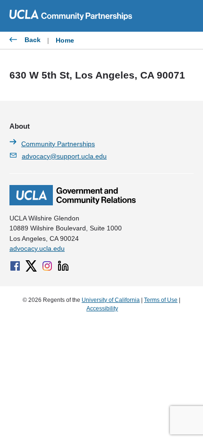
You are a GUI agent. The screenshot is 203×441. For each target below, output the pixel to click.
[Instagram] (47, 266)
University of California (111, 300)
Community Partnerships (58, 144)
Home (65, 40)
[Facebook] (15, 266)
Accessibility (102, 308)
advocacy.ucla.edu (37, 248)
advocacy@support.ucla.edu (64, 156)
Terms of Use (161, 300)
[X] (31, 266)
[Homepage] (72, 203)
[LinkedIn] (63, 266)
